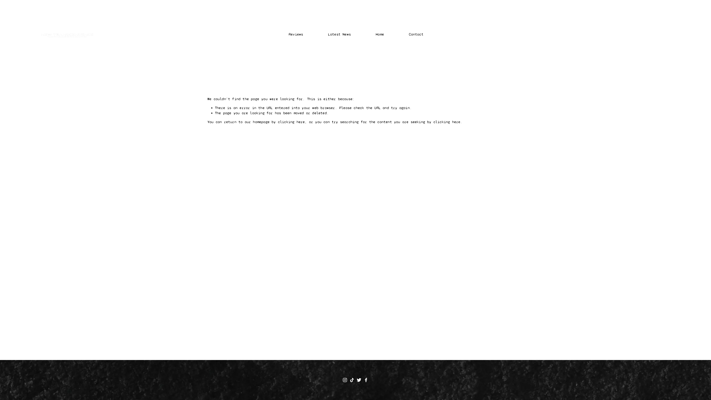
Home (380, 34)
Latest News (339, 34)
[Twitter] (359, 380)
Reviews (296, 34)
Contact (416, 34)
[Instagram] (345, 380)
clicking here (291, 122)
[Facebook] (366, 380)
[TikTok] (352, 380)
